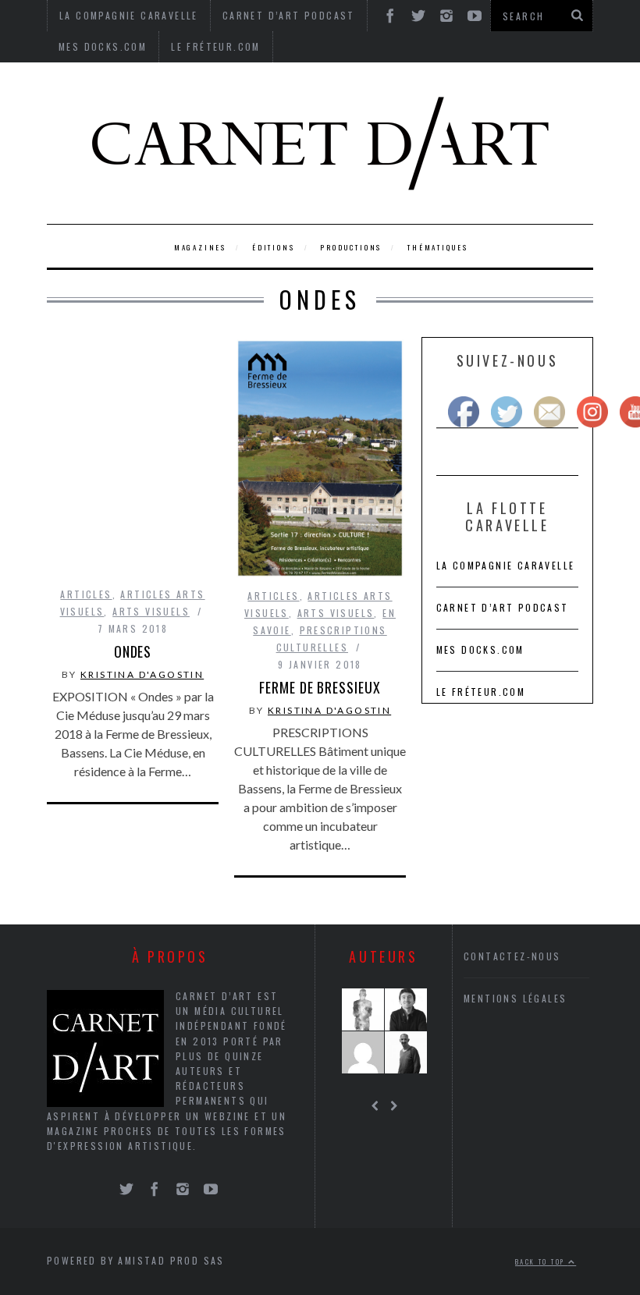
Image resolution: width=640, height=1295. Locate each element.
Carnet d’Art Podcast (502, 607)
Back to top (541, 1261)
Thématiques (437, 247)
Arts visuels (151, 611)
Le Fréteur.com (216, 46)
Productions (351, 247)
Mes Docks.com (103, 46)
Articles (86, 594)
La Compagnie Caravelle (505, 565)
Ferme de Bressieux (319, 687)
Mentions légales (515, 998)
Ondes (133, 651)
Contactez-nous (512, 956)
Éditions (273, 247)
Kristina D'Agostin (142, 674)
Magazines (200, 247)
